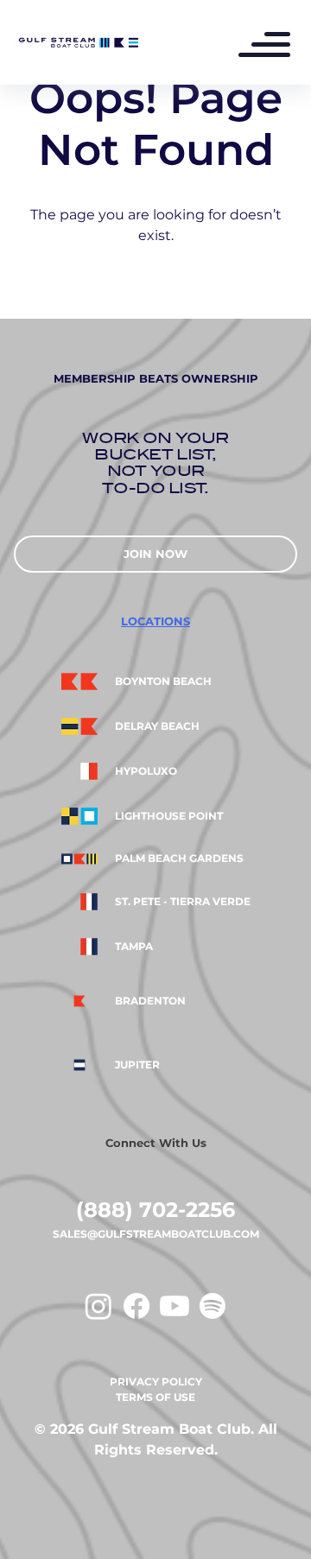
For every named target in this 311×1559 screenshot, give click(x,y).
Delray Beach (157, 726)
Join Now (155, 554)
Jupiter (137, 1065)
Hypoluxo (146, 771)
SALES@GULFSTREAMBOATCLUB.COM (156, 1233)
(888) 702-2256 (155, 1209)
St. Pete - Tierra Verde (183, 902)
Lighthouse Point (169, 816)
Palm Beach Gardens (179, 858)
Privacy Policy (156, 1381)
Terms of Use (155, 1397)
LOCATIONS (155, 621)
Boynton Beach (163, 681)
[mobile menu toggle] (273, 47)
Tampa (134, 947)
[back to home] (78, 42)
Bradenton (150, 1001)
